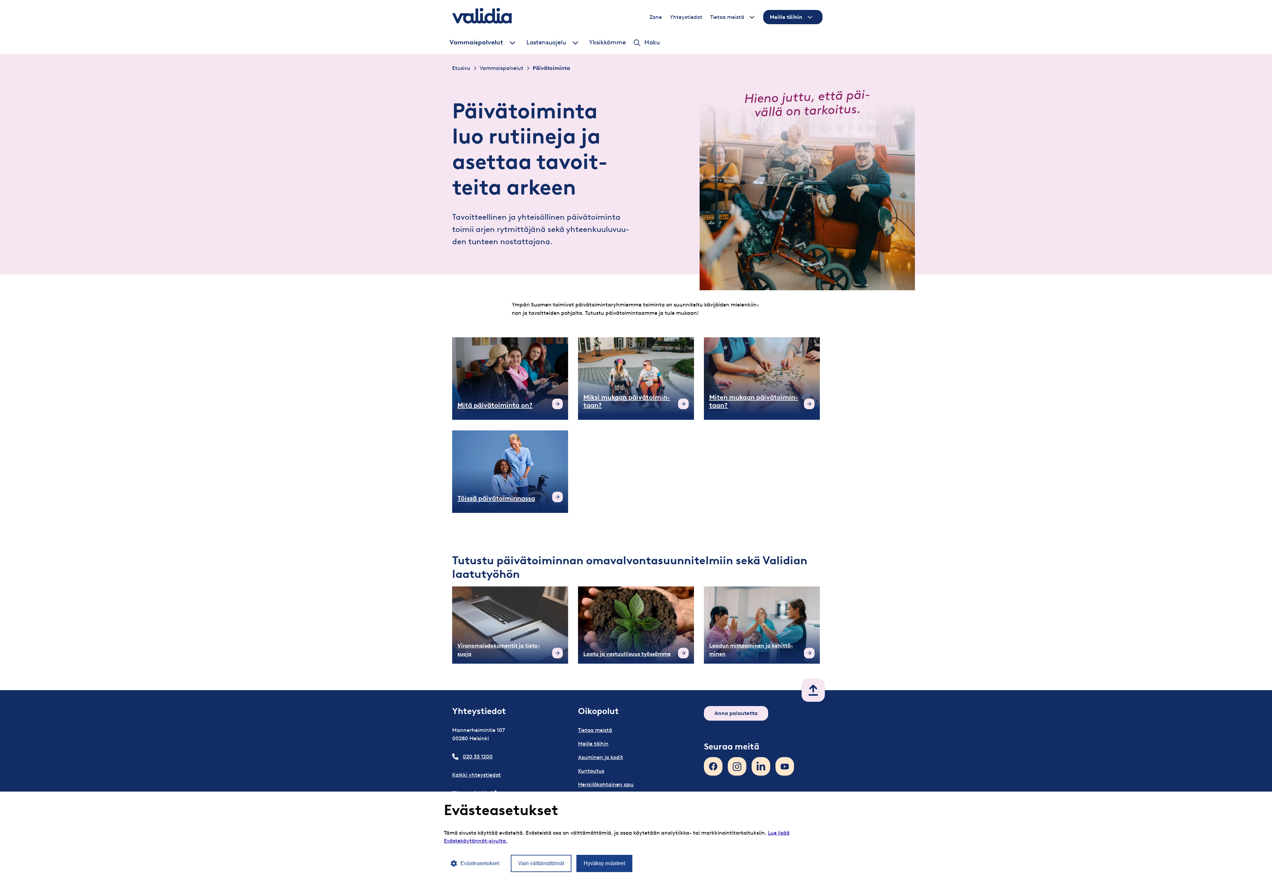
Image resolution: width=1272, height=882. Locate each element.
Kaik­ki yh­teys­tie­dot (476, 775)
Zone (656, 17)
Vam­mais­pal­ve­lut (476, 42)
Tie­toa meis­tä (727, 17)
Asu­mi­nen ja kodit (600, 757)
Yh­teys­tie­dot (686, 17)
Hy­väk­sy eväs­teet (604, 863)
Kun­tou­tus (591, 771)
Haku (652, 42)
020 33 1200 (478, 756)
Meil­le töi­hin (786, 17)
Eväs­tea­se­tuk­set (479, 863)
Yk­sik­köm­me (607, 42)
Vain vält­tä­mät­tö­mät (541, 863)
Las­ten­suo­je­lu (546, 42)
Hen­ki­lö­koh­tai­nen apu (606, 784)
